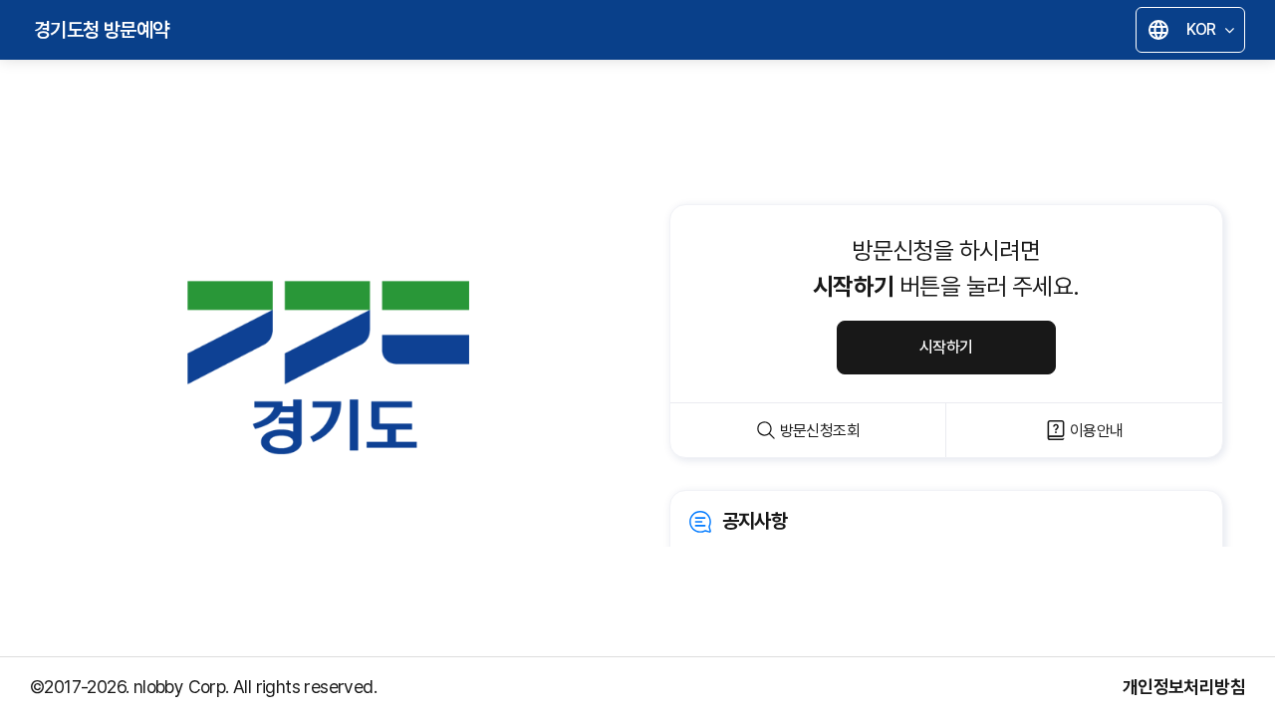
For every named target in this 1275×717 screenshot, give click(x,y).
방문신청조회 (820, 430)
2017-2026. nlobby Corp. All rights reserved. (210, 686)
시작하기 (946, 347)
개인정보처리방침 (1184, 686)
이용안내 (1097, 430)
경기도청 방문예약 (101, 30)
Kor (1195, 32)
